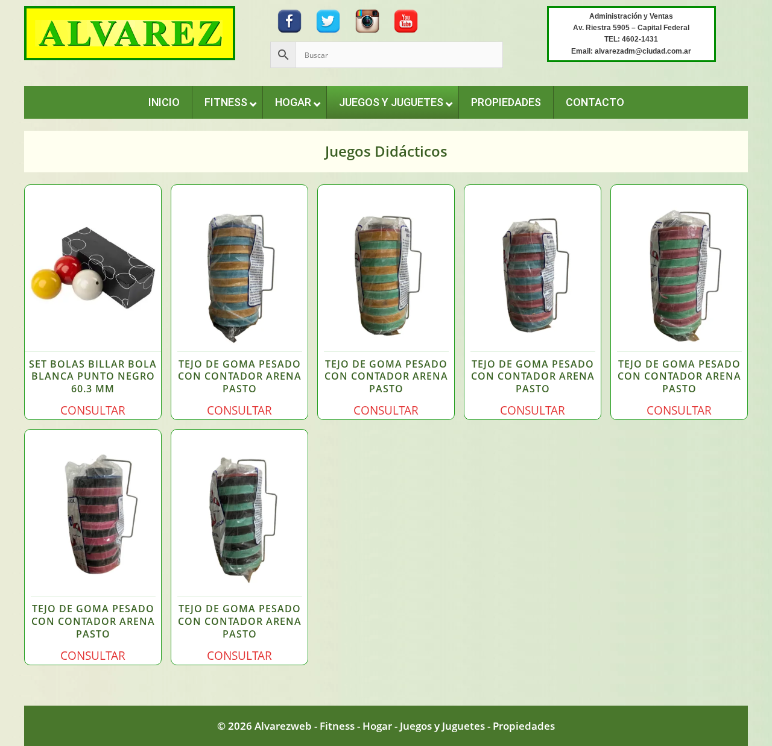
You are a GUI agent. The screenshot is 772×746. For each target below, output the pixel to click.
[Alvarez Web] (129, 32)
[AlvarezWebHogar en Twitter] (328, 20)
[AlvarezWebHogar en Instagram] (367, 20)
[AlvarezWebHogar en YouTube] (406, 20)
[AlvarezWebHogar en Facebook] (289, 20)
